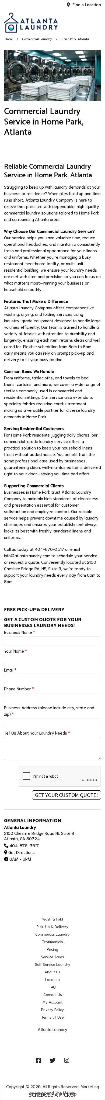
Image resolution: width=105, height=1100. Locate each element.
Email (10, 669)
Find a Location (86, 5)
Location (52, 979)
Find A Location (54, 1035)
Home (9, 39)
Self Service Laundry (52, 964)
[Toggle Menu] (95, 21)
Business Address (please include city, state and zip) (49, 710)
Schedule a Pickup (53, 1094)
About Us (52, 971)
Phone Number (19, 688)
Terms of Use (52, 1017)
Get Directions (21, 852)
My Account (52, 1001)
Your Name (15, 650)
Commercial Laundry (37, 39)
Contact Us (52, 994)
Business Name (19, 632)
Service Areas (52, 956)
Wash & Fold (52, 918)
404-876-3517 (24, 845)
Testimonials (52, 941)
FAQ (53, 986)
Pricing (52, 949)
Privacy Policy (52, 1009)
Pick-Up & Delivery (52, 926)
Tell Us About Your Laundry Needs (37, 732)
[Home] (31, 22)
